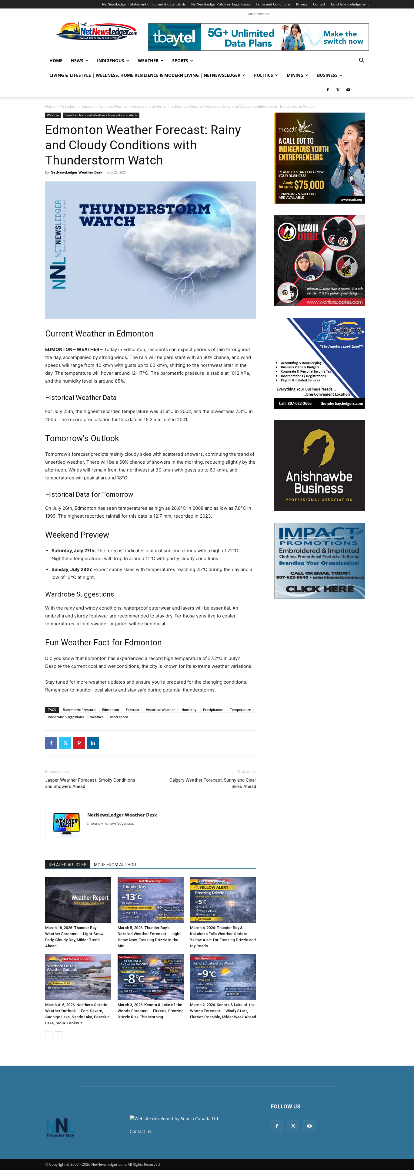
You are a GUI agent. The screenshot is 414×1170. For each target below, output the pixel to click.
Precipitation (213, 709)
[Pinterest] (79, 743)
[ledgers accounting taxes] (319, 363)
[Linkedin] (93, 743)
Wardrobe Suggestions (66, 717)
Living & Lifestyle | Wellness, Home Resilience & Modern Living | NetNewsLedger (144, 75)
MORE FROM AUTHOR (115, 864)
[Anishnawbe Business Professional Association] (319, 465)
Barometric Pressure (79, 709)
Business (327, 75)
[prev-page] (49, 1035)
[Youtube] (348, 90)
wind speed (119, 717)
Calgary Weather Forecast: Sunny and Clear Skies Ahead (212, 783)
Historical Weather (160, 709)
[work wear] (319, 260)
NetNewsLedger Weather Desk (76, 172)
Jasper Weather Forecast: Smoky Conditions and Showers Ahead (90, 783)
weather (96, 717)
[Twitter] (337, 90)
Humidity (189, 709)
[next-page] (58, 1035)
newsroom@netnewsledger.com (186, 1131)
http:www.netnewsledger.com (110, 823)
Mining (295, 75)
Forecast (132, 709)
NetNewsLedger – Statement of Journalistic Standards (143, 4)
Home (55, 60)
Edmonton (110, 709)
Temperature (240, 709)
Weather (148, 60)
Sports (180, 60)
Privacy (301, 4)
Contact (319, 4)
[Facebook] (327, 90)
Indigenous (110, 60)
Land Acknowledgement (350, 4)
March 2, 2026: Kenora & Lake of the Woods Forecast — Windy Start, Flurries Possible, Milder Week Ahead (223, 1011)
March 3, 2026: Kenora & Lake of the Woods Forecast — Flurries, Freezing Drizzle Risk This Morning (151, 1011)
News (77, 60)
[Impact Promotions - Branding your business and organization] (319, 561)
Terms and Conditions (273, 4)
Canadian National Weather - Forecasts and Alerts (124, 106)
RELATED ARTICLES (68, 864)
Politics (263, 75)
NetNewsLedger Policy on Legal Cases (220, 4)
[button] (361, 61)
